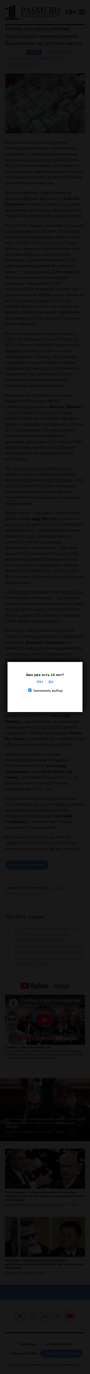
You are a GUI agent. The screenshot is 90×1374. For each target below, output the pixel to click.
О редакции (28, 1344)
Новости (34, 52)
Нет (40, 681)
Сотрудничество (58, 1344)
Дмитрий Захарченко (21, 64)
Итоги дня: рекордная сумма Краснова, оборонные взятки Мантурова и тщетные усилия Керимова (44, 1264)
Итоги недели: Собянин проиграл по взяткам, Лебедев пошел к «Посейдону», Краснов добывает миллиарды (44, 1195)
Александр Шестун (19, 58)
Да (50, 681)
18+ (70, 12)
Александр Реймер (58, 52)
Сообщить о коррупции (26, 865)
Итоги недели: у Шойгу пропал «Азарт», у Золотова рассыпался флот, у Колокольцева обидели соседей (45, 1122)
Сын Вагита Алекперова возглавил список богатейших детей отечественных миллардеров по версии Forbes (48, 933)
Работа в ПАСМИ (23, 1353)
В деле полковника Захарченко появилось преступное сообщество (48, 961)
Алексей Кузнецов (49, 58)
